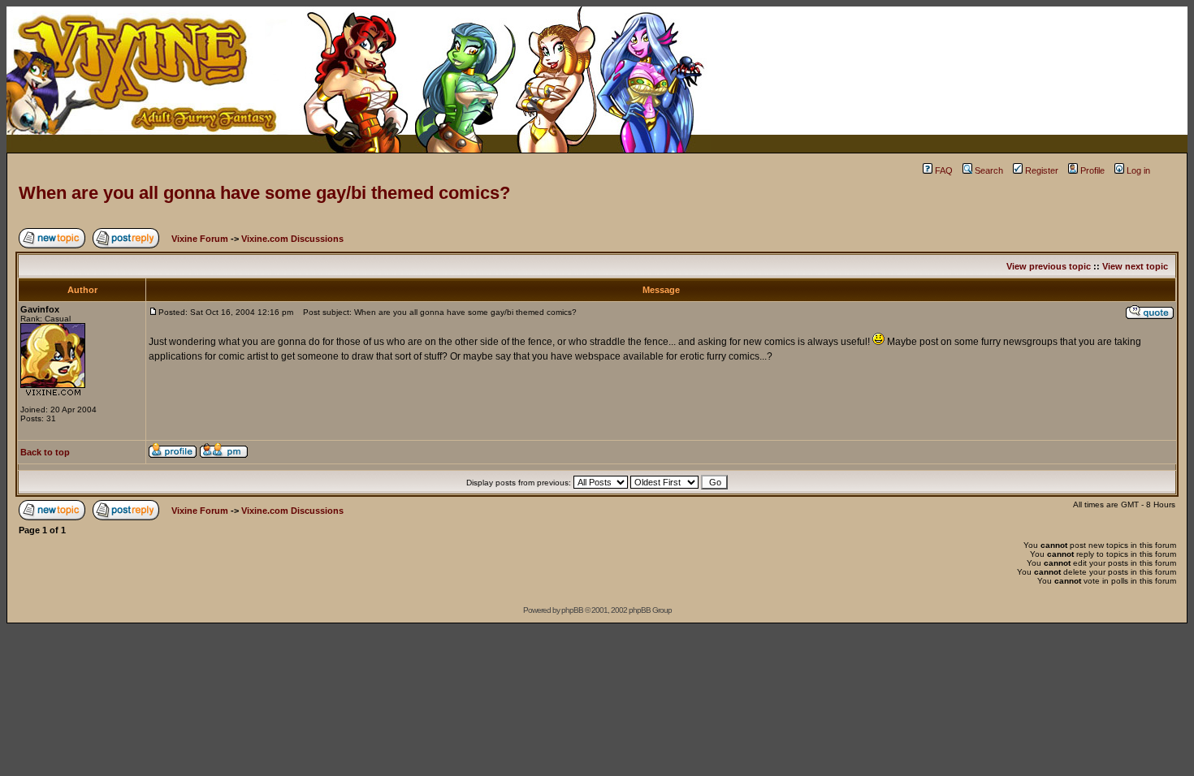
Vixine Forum (199, 239)
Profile (1092, 170)
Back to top (45, 452)
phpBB (572, 610)
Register (1041, 170)
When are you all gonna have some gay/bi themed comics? (264, 193)
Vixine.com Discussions (292, 239)
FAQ (944, 170)
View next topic (1135, 266)
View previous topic (1048, 266)
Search (989, 170)
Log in (1138, 170)
